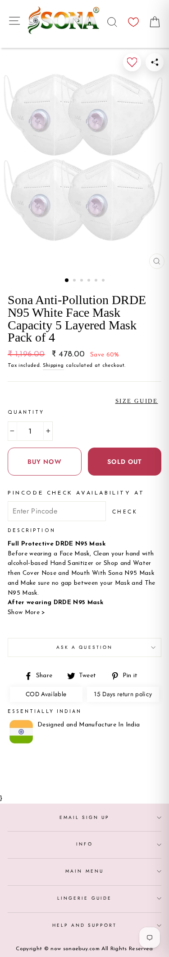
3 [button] (82, 281)
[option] (84, 160)
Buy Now (44, 461)
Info (84, 844)
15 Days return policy (123, 693)
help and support (84, 925)
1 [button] (67, 280)
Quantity (26, 412)
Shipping (53, 365)
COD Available (46, 693)
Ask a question (84, 647)
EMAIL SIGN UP (84, 817)
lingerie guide (84, 898)
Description (31, 530)
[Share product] (155, 62)
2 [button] (75, 281)
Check (125, 512)
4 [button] (89, 281)
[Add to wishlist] (132, 62)
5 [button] (97, 281)
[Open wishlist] (133, 19)
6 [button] (104, 281)
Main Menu (84, 871)
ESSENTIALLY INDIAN (45, 711)
